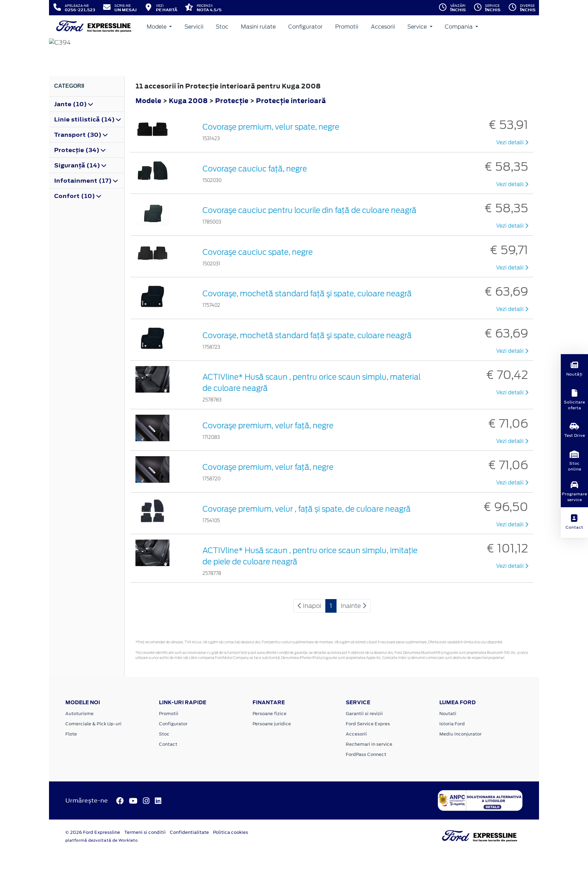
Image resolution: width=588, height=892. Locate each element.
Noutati (447, 713)
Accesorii (383, 26)
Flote (71, 734)
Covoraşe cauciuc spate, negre (257, 252)
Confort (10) (75, 196)
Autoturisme (79, 713)
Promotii (346, 26)
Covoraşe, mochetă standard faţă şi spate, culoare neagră (307, 293)
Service (417, 26)
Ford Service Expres (368, 724)
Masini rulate (258, 26)
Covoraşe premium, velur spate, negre (270, 126)
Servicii (193, 26)
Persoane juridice (271, 724)
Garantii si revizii (364, 713)
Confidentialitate (189, 832)
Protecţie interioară (291, 100)
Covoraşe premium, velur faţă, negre (267, 425)
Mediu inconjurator (460, 734)
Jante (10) (71, 104)
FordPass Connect (366, 754)
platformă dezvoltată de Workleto (101, 840)
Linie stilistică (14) (85, 119)
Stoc (222, 26)
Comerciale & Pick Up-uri (93, 724)
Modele (157, 26)
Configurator (305, 26)
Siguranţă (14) (77, 165)
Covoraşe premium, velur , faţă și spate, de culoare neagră (306, 509)
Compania (459, 26)
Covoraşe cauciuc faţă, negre (254, 168)
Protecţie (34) (77, 150)
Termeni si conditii (145, 832)
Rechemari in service (369, 744)
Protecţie (232, 100)
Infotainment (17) (83, 181)
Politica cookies (230, 832)
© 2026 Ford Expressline (92, 832)
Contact (168, 744)
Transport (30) (78, 135)
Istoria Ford (452, 724)
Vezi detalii (510, 142)
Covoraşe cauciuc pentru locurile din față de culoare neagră (309, 210)
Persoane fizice (269, 713)
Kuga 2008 (188, 100)
